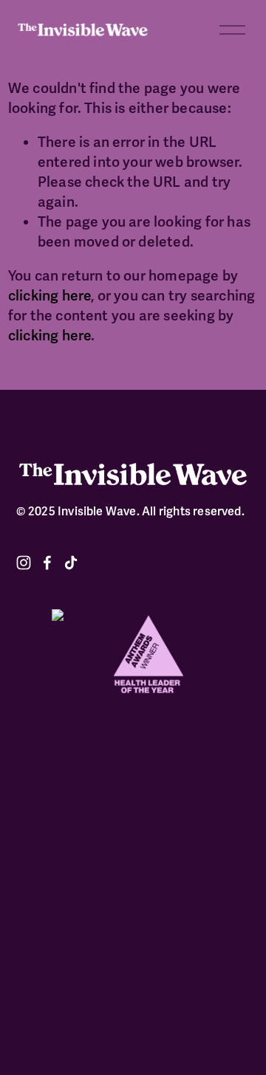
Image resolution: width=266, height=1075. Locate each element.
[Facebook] (47, 562)
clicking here (50, 296)
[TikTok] (71, 562)
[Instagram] (23, 562)
